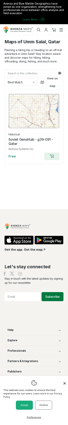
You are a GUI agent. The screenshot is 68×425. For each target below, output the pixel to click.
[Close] (64, 381)
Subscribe (52, 297)
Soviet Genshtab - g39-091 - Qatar (30, 141)
